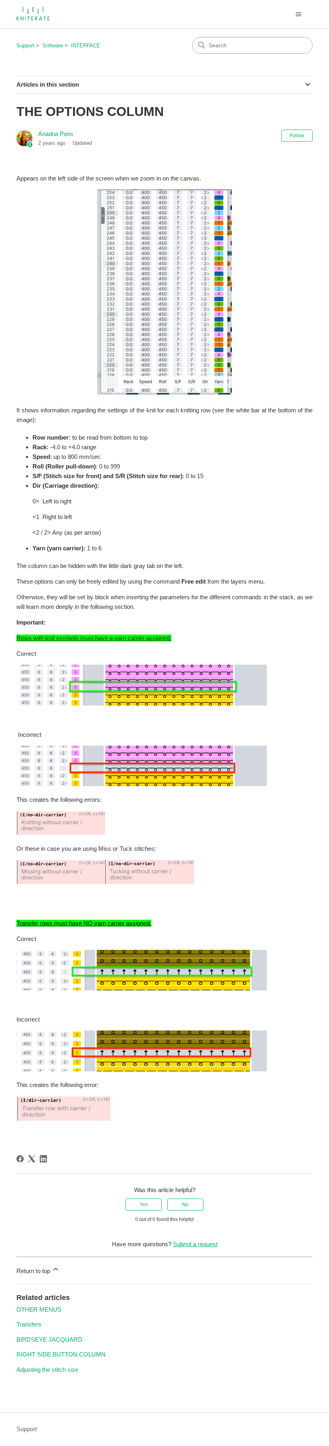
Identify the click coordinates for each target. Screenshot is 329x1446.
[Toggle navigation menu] (298, 14)
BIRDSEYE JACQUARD (49, 1339)
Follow (297, 135)
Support (25, 46)
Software (53, 46)
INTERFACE (85, 46)
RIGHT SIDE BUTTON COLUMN (61, 1354)
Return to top (34, 1271)
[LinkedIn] (43, 1158)
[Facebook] (20, 1158)
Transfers (28, 1324)
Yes (144, 1204)
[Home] (33, 14)
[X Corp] (31, 1158)
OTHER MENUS (38, 1309)
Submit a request (195, 1244)
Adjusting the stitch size (47, 1369)
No (185, 1204)
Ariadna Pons (55, 133)
